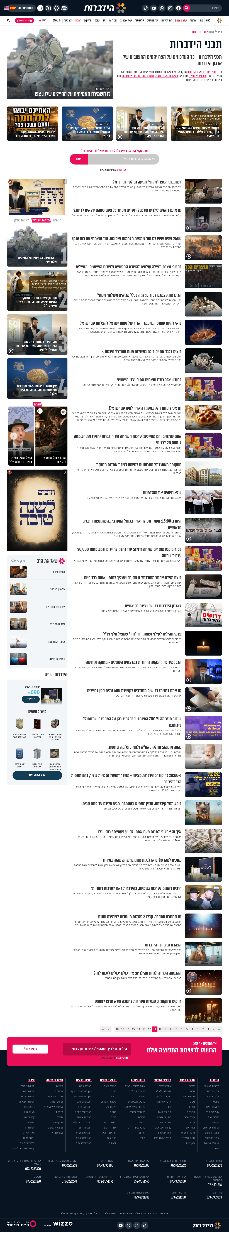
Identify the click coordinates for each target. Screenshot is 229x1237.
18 (117, 1029)
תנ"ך (113, 1091)
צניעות (59, 1112)
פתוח (168, 1106)
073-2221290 (69, 1181)
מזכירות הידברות (214, 1160)
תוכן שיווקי (190, 1143)
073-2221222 (214, 1165)
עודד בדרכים (165, 1086)
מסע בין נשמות (163, 1117)
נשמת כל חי (29, 1138)
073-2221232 (69, 1165)
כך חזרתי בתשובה (162, 1127)
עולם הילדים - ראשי (135, 1086)
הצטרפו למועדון (23, 20)
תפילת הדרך (28, 1127)
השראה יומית (164, 1132)
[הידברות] (105, 8)
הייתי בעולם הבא (162, 1138)
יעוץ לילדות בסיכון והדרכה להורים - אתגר (24, 1162)
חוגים (142, 1138)
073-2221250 (178, 1197)
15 (133, 1029)
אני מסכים (113, 170)
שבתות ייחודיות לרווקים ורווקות (137, 76)
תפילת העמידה (27, 1101)
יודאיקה (112, 1143)
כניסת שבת (213, 1117)
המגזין (192, 1091)
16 (127, 1029)
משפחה (191, 1112)
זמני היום (113, 20)
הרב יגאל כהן (84, 1106)
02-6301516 (215, 1184)
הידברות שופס (212, 1132)
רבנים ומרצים (83, 1080)
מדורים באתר (187, 1080)
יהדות (192, 1086)
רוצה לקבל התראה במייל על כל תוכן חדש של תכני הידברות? (114, 150)
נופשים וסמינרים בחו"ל (138, 1192)
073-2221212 (178, 1165)
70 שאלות (139, 20)
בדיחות (141, 1096)
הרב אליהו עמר (83, 1143)
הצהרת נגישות (211, 1143)
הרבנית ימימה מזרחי (53, 1106)
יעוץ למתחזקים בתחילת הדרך (62, 1160)
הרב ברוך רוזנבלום (82, 1122)
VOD (208, 20)
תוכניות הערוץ (162, 1080)
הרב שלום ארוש (83, 1132)
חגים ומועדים (188, 1138)
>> (102, 1029)
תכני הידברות (209, 72)
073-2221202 (141, 1197)
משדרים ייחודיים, (197, 76)
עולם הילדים (152, 20)
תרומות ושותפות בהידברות (173, 1160)
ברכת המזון (29, 1106)
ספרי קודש (111, 1138)
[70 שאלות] (48, 8)
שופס (97, 20)
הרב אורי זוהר (84, 1127)
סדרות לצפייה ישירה (135, 1106)
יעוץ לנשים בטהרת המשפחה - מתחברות (206, 1178)
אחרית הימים (109, 1127)
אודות (216, 1148)
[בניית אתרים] (63, 1225)
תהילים (31, 1122)
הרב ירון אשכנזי (83, 1117)
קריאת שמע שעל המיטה (22, 1148)
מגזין (201, 20)
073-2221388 (141, 1165)
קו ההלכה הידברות (176, 1176)
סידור (31, 1080)
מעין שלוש (29, 1112)
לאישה (59, 1086)
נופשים (215, 1122)
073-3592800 (105, 1165)
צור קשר (68, 20)
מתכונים (59, 1091)
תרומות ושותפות (211, 1127)
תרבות (192, 1122)
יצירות (142, 1132)
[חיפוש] (186, 8)
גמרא (113, 1096)
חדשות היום (189, 1096)
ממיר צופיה (216, 1192)
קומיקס (141, 1117)
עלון (104, 20)
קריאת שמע (29, 1117)
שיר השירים (29, 1132)
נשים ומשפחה (54, 1080)
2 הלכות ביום (212, 1106)
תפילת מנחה (28, 1091)
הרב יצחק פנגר (83, 1101)
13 (144, 1029)
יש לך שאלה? (18, 561)
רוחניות (191, 1106)
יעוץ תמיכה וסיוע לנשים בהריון (134, 1176)
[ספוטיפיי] (40, 8)
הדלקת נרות (56, 1101)
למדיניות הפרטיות (108, 170)
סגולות (113, 1112)
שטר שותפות (181, 20)
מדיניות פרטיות (211, 1086)
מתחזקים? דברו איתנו (21, 8)
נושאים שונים (108, 1080)
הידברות (191, 72)
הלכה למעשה (164, 1101)
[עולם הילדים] (64, 8)
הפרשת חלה (56, 1132)
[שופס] (56, 8)
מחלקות (88, 20)
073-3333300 (178, 1181)
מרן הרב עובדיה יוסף (81, 1091)
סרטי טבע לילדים (136, 1127)
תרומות (78, 20)
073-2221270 (33, 1181)
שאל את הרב (126, 20)
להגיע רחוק (165, 1122)
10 (160, 1029)
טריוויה (141, 1122)
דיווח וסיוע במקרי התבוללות (99, 1176)
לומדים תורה (110, 1086)
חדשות (193, 20)
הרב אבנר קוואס (83, 1138)
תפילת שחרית (28, 1086)
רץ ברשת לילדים (137, 1091)
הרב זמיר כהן (166, 20)
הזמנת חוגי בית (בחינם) (65, 1176)
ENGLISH (57, 20)
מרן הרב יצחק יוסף (82, 1096)
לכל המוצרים (37, 775)
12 (149, 1029)
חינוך (113, 1117)
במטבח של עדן (163, 1096)
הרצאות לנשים (55, 1127)
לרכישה (31, 699)
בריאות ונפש (110, 1122)
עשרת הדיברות (108, 1101)
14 (138, 1029)
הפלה (60, 1117)
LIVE (44, 20)
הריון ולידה (57, 1122)
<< (219, 1029)
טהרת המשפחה (55, 1096)
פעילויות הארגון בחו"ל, (166, 76)
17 (122, 1029)
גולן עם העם (164, 1112)
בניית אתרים (46, 1225)
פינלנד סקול (110, 1106)
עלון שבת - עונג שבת (138, 1160)
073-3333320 (33, 1168)
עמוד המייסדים (211, 1138)
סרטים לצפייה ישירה (135, 1101)
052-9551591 (141, 1181)
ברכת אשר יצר (27, 1143)
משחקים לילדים (137, 1112)
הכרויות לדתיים (109, 1132)
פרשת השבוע (188, 1132)
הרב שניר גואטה (83, 1112)
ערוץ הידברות (212, 1091)
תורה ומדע (189, 1117)
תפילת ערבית (28, 1096)
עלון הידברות (212, 1096)
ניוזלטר (215, 1101)
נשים (192, 1101)
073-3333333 (214, 1197)
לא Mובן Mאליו (163, 1091)
